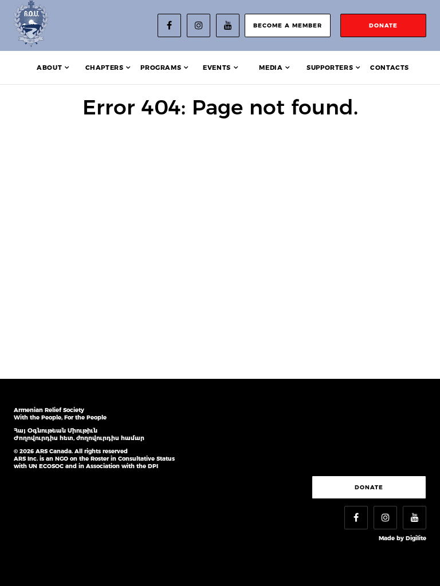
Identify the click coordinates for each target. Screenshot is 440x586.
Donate (369, 487)
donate (383, 25)
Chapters (104, 68)
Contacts (389, 68)
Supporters (330, 68)
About (49, 68)
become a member (287, 25)
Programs (160, 68)
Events (217, 68)
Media (270, 68)
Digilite (416, 538)
